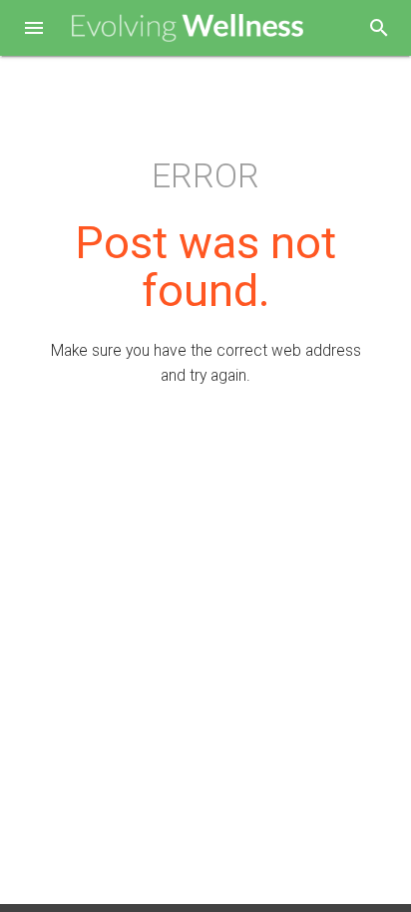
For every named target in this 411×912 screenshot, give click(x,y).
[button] (34, 30)
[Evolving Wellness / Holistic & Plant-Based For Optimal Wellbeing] (188, 28)
